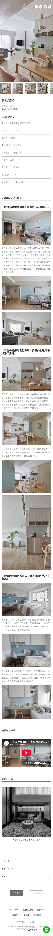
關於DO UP (14, 910)
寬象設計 (17, 167)
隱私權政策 (21, 922)
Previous (22, 848)
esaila (41, 678)
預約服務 (37, 915)
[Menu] (4, 7)
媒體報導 (16, 915)
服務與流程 (28, 910)
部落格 (26, 915)
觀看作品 (40, 910)
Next (31, 848)
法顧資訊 (33, 922)
